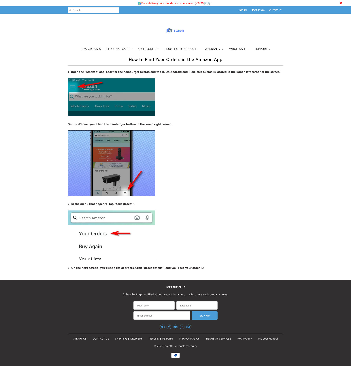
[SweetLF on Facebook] (169, 327)
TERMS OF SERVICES (218, 338)
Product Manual (268, 338)
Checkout (275, 10)
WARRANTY (244, 338)
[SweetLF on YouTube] (175, 327)
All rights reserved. (186, 345)
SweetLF (169, 345)
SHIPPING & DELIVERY (128, 338)
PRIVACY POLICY (189, 338)
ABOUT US (79, 338)
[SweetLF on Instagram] (182, 327)
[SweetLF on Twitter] (162, 327)
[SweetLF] (175, 32)
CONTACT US (101, 338)
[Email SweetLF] (188, 327)
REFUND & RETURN (161, 338)
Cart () (259, 10)
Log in (243, 10)
